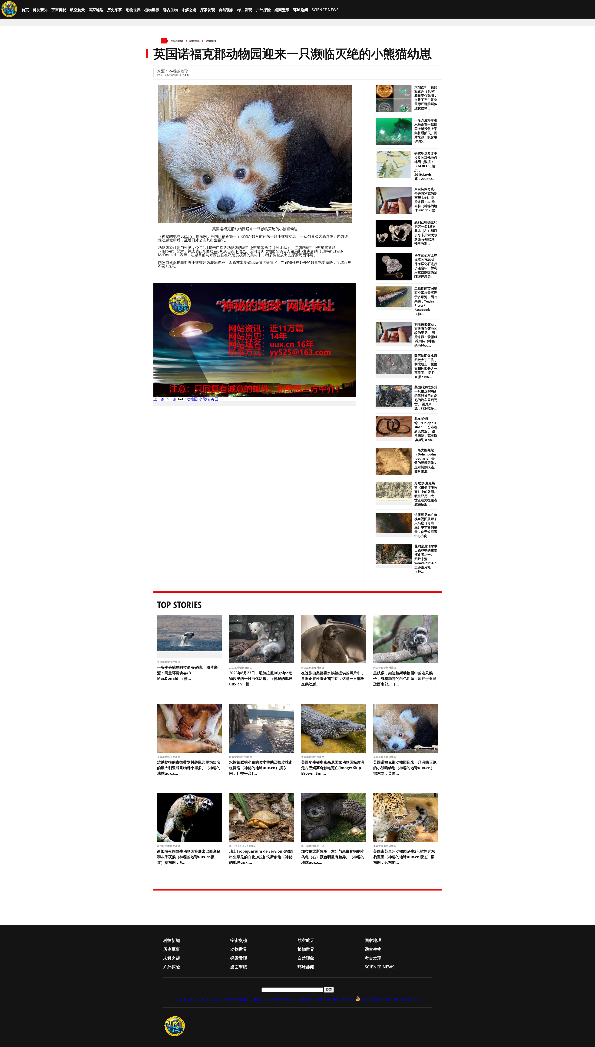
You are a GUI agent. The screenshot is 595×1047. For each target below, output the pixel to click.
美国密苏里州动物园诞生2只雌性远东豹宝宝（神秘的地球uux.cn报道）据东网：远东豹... (404, 857)
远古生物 (170, 9)
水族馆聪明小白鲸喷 (241, 756)
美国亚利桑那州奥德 (313, 667)
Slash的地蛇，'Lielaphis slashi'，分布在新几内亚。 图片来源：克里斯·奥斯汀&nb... (425, 429)
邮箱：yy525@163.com (276, 999)
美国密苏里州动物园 (385, 846)
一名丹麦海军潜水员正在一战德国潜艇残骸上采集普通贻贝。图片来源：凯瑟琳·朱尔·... (425, 130)
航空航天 (77, 9)
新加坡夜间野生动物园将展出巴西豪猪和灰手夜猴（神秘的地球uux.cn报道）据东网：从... (188, 857)
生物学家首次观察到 (169, 662)
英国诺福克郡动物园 (385, 756)
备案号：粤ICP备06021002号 (327, 999)
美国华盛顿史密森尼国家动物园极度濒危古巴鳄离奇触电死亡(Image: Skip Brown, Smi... (332, 768)
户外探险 (263, 9)
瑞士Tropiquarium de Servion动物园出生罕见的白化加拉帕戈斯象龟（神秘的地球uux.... (261, 857)
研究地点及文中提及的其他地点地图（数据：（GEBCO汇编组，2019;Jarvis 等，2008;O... (425, 166)
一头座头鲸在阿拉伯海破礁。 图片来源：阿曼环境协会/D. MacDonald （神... (187, 673)
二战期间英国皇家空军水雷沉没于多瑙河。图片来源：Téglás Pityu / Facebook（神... (425, 301)
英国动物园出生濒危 (169, 756)
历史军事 (114, 9)
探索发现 (207, 9)
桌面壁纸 (281, 9)
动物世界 (133, 9)
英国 (214, 399)
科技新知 (40, 9)
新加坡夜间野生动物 (169, 846)
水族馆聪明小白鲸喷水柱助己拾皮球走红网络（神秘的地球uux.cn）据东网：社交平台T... (260, 768)
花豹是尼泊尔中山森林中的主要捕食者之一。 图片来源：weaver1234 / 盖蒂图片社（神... (425, 559)
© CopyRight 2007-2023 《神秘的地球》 (213, 999)
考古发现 (244, 9)
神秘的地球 (177, 41)
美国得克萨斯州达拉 (385, 667)
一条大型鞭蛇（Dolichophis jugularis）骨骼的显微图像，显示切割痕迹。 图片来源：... (425, 460)
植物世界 (151, 9)
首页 (25, 9)
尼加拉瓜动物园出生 (241, 667)
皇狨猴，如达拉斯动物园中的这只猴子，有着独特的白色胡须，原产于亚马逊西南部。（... (404, 678)
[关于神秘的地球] (176, 1026)
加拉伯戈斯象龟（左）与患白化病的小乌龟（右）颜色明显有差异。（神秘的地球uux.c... (332, 857)
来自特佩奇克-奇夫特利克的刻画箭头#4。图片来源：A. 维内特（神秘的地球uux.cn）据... (426, 199)
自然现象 (226, 9)
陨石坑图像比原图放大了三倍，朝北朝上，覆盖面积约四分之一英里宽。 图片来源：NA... (425, 366)
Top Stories (179, 604)
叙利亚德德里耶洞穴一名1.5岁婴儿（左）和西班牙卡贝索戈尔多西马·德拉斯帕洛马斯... (425, 233)
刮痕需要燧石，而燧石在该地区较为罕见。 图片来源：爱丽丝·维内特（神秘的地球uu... (425, 335)
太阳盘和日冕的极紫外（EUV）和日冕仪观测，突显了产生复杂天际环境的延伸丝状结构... (425, 97)
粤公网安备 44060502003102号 (390, 999)
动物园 (192, 399)
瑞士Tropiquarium (243, 846)
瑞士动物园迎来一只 (313, 846)
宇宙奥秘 (58, 9)
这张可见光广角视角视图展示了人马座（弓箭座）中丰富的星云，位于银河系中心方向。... (425, 525)
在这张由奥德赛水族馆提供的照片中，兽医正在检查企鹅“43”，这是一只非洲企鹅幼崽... (332, 678)
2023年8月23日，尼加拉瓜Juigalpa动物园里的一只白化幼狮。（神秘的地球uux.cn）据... (260, 678)
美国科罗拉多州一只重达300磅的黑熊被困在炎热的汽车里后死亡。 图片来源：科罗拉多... (425, 397)
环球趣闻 (300, 9)
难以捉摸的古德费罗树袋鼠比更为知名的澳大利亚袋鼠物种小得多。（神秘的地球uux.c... (188, 768)
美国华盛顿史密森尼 (313, 756)
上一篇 (159, 399)
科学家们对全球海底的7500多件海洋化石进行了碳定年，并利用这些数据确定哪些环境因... (425, 266)
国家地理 (96, 9)
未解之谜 (189, 9)
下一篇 (171, 399)
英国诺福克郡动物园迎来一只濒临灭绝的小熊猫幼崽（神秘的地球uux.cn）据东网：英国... (404, 768)
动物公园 (211, 41)
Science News (325, 9)
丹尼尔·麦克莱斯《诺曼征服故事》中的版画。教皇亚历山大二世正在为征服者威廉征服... (425, 493)
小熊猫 (204, 399)
